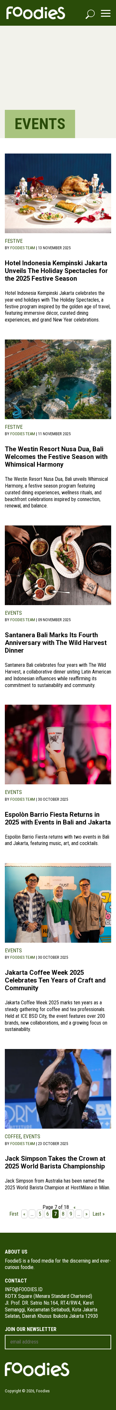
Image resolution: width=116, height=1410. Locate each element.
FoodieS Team (22, 247)
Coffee (13, 1136)
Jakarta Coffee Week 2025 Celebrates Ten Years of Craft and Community (55, 980)
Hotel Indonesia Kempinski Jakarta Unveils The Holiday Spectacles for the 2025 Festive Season (56, 270)
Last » (98, 1214)
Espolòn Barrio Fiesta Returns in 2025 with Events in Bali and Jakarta (58, 818)
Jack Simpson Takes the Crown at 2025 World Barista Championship (55, 1162)
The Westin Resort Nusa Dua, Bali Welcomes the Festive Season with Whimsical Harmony (56, 456)
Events (13, 613)
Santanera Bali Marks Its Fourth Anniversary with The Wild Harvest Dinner (56, 642)
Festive (14, 241)
